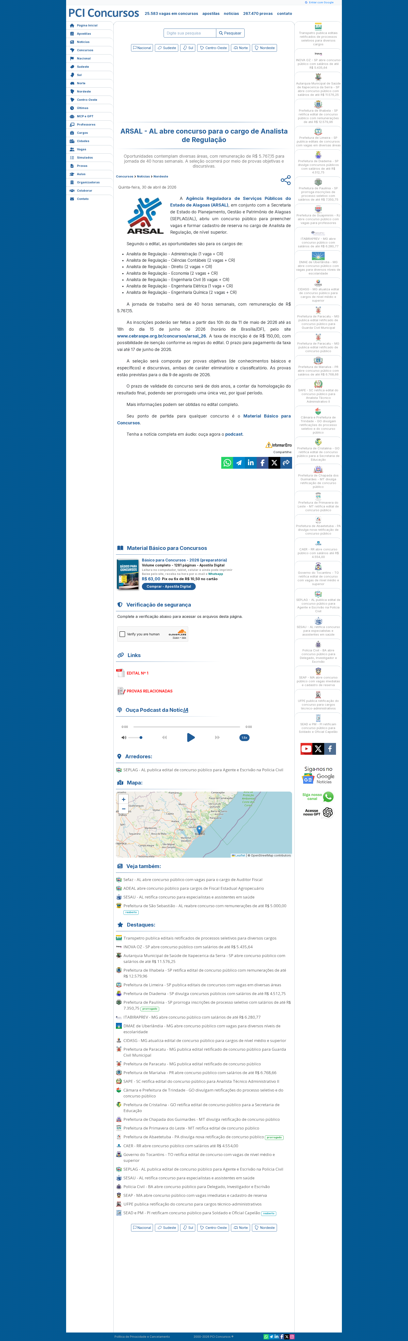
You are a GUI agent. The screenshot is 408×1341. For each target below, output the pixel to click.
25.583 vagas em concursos (171, 13)
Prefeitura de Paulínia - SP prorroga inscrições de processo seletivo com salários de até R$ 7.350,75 (207, 1005)
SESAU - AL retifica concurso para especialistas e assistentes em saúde (189, 897)
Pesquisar (232, 33)
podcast (233, 434)
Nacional (84, 58)
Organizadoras (88, 182)
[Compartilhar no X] (274, 463)
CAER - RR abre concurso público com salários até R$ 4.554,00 (180, 1145)
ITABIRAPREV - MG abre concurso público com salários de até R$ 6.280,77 (192, 1017)
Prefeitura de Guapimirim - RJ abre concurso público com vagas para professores (318, 219)
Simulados (85, 157)
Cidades (83, 141)
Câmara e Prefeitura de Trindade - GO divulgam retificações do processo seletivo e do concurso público (203, 1093)
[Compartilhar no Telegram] (239, 463)
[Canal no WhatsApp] (266, 1336)
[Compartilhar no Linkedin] (251, 463)
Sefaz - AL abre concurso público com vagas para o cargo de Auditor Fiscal (193, 879)
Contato (83, 199)
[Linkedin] (276, 1336)
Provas (82, 166)
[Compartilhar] (286, 463)
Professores (86, 124)
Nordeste (84, 91)
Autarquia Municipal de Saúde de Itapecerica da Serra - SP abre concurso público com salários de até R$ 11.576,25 (204, 958)
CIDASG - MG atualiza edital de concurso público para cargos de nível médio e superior (204, 1040)
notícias (231, 13)
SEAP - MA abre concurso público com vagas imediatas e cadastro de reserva (195, 1195)
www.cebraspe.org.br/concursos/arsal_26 (161, 335)
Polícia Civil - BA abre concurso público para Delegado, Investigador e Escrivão (196, 1186)
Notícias (83, 42)
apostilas (211, 13)
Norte (81, 83)
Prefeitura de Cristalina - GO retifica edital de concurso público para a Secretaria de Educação (201, 1107)
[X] (286, 1336)
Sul (79, 75)
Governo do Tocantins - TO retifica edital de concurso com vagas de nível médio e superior (199, 1157)
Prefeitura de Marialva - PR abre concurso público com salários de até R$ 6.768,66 (199, 1072)
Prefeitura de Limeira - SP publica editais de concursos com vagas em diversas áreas (202, 984)
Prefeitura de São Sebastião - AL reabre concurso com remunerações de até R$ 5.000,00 (204, 908)
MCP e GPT (85, 116)
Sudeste (83, 66)
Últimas (82, 108)
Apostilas (84, 33)
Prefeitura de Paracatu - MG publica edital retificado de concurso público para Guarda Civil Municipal (204, 1052)
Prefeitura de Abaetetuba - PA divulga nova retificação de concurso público (202, 1136)
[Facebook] (281, 1336)
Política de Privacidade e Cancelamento (142, 1336)
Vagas (81, 149)
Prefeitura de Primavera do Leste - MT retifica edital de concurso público (191, 1128)
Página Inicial (87, 25)
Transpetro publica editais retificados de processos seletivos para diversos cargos (199, 938)
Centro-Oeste (87, 99)
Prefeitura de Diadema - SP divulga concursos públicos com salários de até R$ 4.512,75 (204, 993)
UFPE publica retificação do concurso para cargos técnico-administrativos (192, 1204)
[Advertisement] (165, 87)
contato (284, 13)
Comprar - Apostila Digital (169, 586)
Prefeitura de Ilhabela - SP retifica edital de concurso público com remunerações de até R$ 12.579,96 (204, 973)
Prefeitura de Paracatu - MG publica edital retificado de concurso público (192, 1064)
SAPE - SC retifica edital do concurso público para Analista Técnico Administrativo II (201, 1081)
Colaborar (84, 190)
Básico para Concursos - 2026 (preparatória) (184, 560)
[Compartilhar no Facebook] (262, 463)
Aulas (81, 174)
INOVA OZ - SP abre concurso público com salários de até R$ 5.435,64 (188, 946)
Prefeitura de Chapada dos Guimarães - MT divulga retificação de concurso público (201, 1119)
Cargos (82, 133)
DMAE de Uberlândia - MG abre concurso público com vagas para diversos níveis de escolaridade (201, 1028)
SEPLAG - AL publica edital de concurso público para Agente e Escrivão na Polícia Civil (203, 769)
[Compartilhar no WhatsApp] (227, 463)
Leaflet (240, 855)
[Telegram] (271, 1336)
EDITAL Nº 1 (137, 673)
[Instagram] (292, 1336)
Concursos (85, 50)
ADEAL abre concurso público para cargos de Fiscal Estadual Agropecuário (193, 888)
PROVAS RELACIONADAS (150, 691)
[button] (123, 799)
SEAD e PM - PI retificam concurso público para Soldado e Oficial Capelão (198, 1212)
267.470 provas (258, 13)
